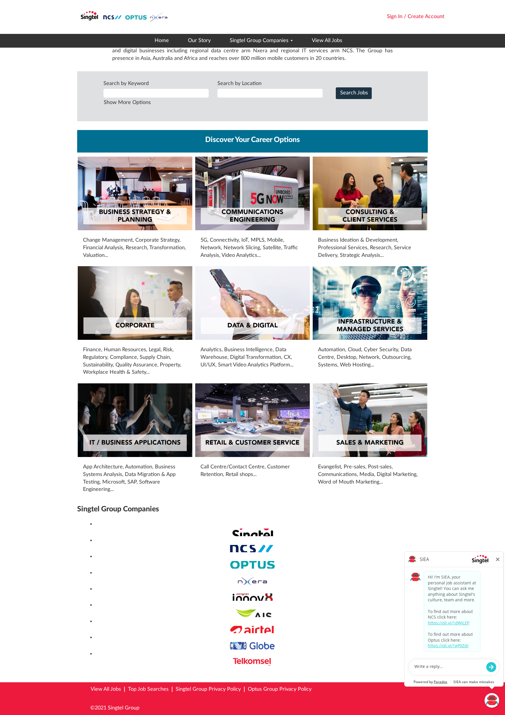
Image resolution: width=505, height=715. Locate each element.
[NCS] (92, 548)
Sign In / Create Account (416, 16)
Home (162, 40)
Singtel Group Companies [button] (260, 40)
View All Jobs (327, 40)
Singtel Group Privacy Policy (208, 689)
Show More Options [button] (127, 102)
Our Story (199, 40)
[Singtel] (92, 532)
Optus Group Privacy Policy (280, 689)
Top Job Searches (148, 689)
